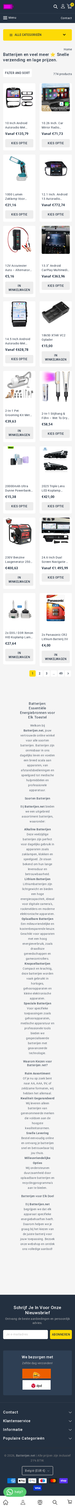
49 (61, 673)
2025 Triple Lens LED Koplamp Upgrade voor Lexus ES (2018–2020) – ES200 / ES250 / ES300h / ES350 (54, 488)
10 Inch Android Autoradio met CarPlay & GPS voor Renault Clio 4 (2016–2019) (19, 125)
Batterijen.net (25, 1455)
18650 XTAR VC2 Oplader (53, 337)
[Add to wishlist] (31, 86)
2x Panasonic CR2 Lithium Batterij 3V (55, 637)
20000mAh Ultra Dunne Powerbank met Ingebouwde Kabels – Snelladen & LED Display (18, 488)
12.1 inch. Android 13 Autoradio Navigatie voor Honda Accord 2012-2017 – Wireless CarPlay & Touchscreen (55, 197)
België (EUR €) (35, 1470)
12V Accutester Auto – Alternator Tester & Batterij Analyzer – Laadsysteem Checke (17, 268)
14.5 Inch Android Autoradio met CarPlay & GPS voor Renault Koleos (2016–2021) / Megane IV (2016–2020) (19, 341)
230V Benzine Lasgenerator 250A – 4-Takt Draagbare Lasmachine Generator (18, 560)
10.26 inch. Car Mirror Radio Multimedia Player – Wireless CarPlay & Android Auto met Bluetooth (56, 125)
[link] (5, 1503)
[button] (56, 7)
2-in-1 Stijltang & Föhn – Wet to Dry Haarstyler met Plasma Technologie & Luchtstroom (56, 416)
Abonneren (61, 1334)
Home (68, 49)
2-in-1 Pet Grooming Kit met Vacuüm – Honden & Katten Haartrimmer (18, 413)
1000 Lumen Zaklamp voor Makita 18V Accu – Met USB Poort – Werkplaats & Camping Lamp (18, 197)
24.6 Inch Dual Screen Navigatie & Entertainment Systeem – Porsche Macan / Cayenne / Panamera (55, 560)
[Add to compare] (31, 94)
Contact (66, 18)
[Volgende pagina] (68, 673)
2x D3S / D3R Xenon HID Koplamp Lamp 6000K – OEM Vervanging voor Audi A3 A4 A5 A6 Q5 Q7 (19, 635)
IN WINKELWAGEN (19, 288)
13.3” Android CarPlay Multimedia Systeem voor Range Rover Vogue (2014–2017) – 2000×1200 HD (55, 268)
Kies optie (19, 143)
